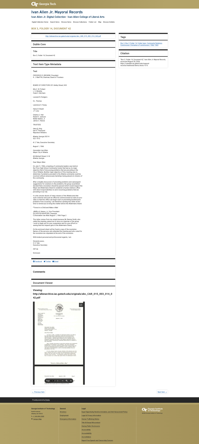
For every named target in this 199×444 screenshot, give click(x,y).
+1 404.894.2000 (38, 416)
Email (56, 261)
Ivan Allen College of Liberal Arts (86, 17)
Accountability (86, 433)
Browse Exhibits (109, 22)
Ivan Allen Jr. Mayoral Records (57, 12)
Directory (63, 412)
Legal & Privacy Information (91, 415)
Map (99, 22)
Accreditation (86, 437)
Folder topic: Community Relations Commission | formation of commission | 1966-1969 (141, 44)
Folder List (92, 22)
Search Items (54, 22)
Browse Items (66, 22)
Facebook (38, 261)
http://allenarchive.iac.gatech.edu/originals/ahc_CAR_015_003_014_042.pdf (73, 36)
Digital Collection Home (40, 22)
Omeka (47, 400)
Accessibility (86, 430)
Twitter (48, 261)
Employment (64, 415)
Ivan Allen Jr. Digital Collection (48, 17)
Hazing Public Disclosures (91, 426)
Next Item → (162, 392)
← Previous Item (38, 392)
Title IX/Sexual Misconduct (91, 422)
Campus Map (37, 419)
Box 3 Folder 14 (131, 43)
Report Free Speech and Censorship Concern (97, 440)
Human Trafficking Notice (90, 419)
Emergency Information (68, 419)
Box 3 (122, 43)
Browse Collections (80, 22)
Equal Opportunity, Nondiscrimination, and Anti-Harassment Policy (104, 412)
